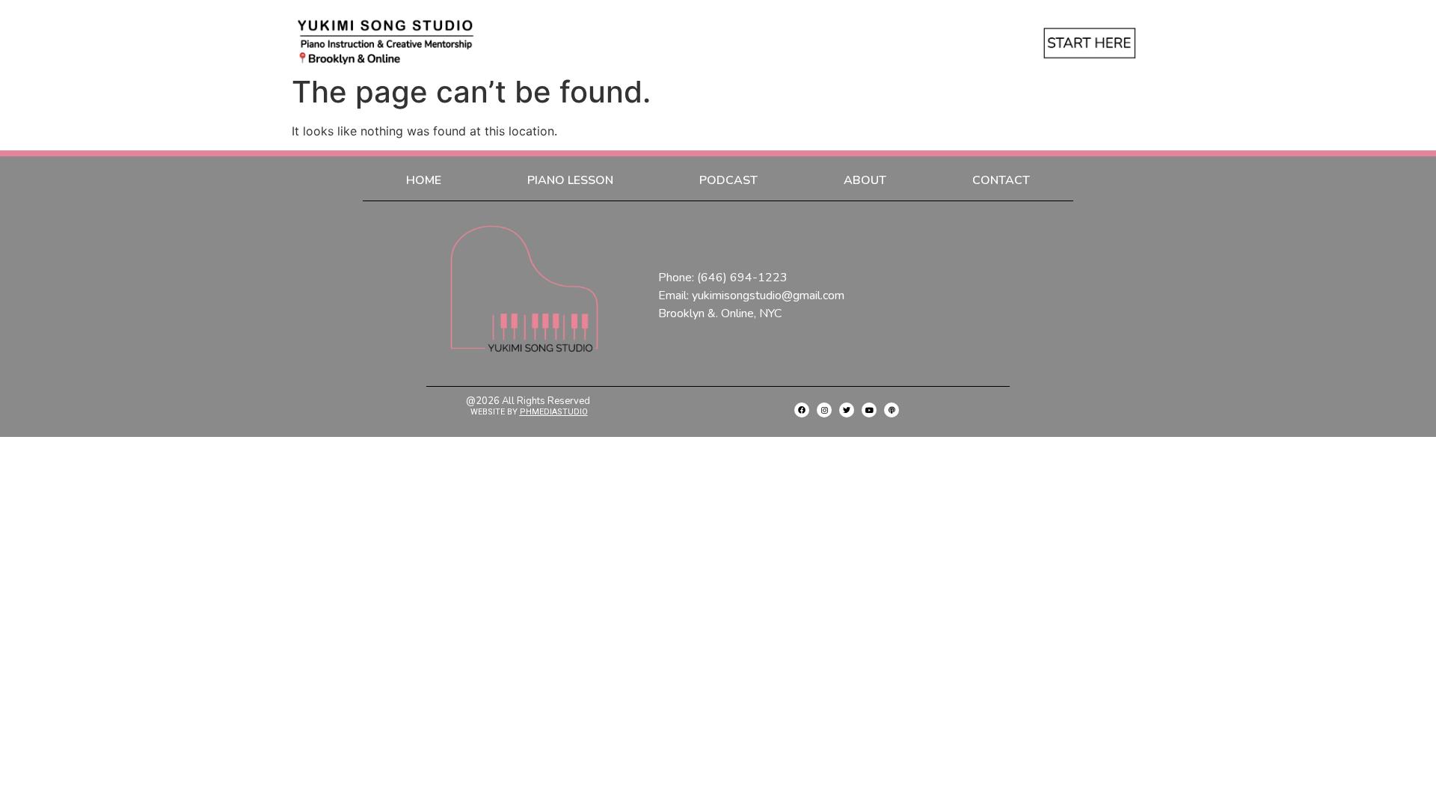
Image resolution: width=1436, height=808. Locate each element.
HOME (423, 180)
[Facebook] (801, 410)
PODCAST (728, 180)
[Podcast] (891, 410)
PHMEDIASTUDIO (554, 412)
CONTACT (1001, 180)
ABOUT (865, 180)
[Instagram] (824, 410)
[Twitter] (846, 410)
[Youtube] (869, 410)
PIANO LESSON (570, 180)
